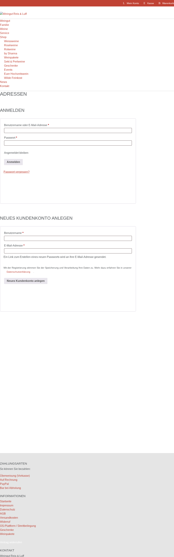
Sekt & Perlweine (14, 61)
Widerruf (5, 521)
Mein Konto (133, 3)
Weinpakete (11, 57)
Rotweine (10, 49)
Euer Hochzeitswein (16, 73)
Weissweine (11, 41)
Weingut (5, 20)
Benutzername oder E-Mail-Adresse (29, 125)
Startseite (5, 501)
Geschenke (11, 65)
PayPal (4, 483)
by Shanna (10, 53)
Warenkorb (168, 3)
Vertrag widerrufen (11, 542)
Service (4, 33)
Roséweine (11, 45)
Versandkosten (9, 517)
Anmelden (13, 162)
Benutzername (16, 233)
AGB (3, 513)
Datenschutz (7, 509)
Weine (4, 29)
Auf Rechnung (8, 479)
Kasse (150, 3)
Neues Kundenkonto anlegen (26, 280)
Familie (4, 24)
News (3, 82)
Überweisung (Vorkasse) (15, 475)
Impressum (6, 505)
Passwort (13, 138)
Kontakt (4, 86)
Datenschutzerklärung (18, 272)
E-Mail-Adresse (16, 246)
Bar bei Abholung (10, 488)
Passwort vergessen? (17, 171)
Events (8, 69)
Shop (3, 37)
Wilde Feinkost (13, 77)
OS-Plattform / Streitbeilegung (18, 525)
